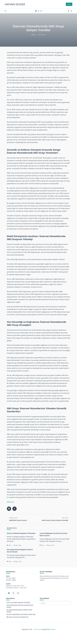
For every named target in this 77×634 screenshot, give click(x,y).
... (14, 541)
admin (34, 34)
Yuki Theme (37, 629)
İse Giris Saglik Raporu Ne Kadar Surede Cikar (20, 614)
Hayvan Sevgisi (15, 4)
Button (69, 4)
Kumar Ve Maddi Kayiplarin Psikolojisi (21, 533)
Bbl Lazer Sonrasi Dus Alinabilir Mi (17, 617)
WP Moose (52, 629)
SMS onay (10, 502)
